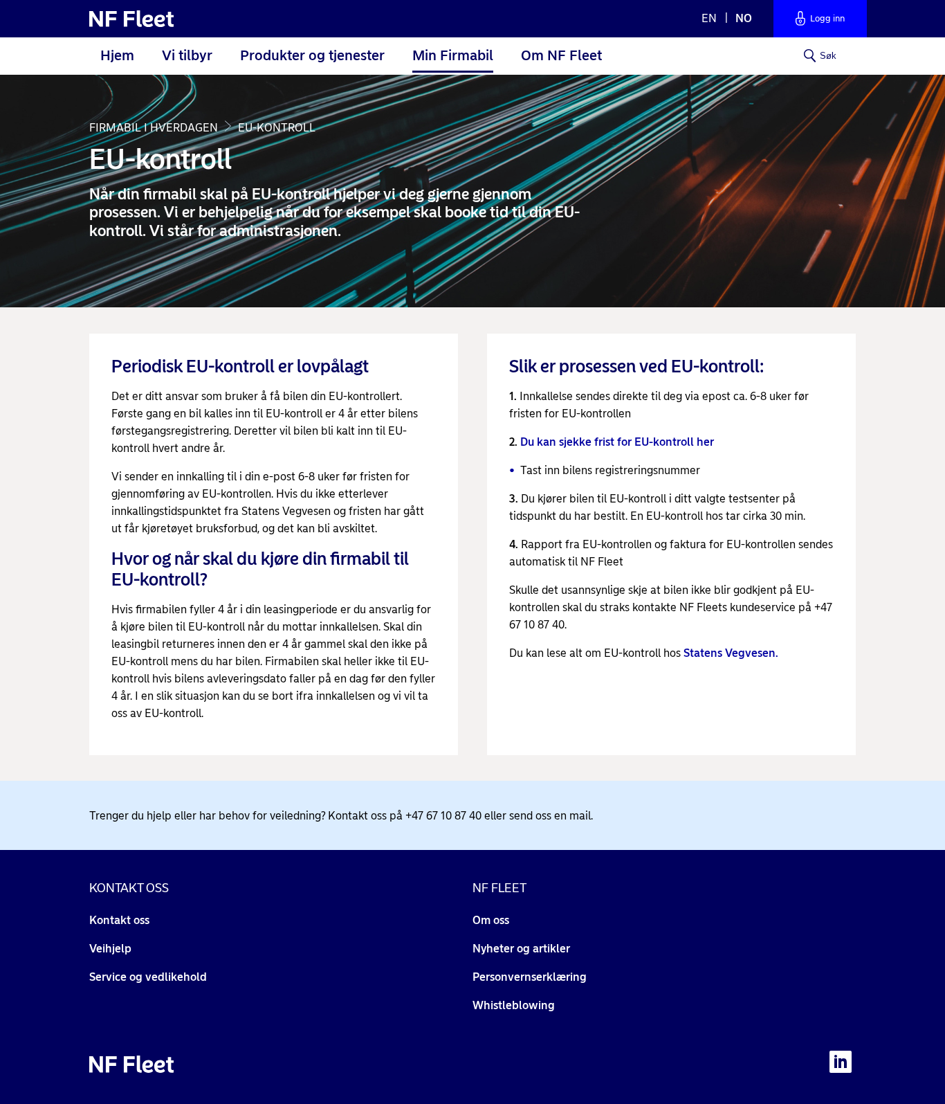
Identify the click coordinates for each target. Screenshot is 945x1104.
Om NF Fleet (561, 55)
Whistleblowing (513, 1005)
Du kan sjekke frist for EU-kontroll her (617, 442)
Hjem (117, 55)
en (710, 18)
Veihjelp (110, 948)
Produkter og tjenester (312, 55)
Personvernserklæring (529, 977)
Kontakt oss (119, 920)
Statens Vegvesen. (730, 653)
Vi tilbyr (187, 55)
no (743, 18)
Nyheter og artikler (521, 948)
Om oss (490, 920)
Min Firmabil (452, 55)
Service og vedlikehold (148, 977)
